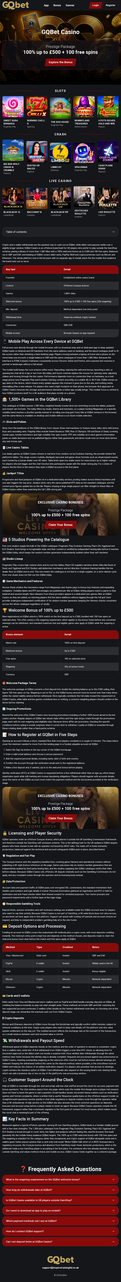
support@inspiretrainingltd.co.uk (60, 1267)
